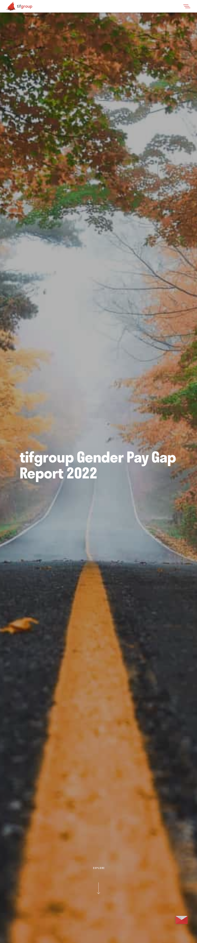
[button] (187, 6)
